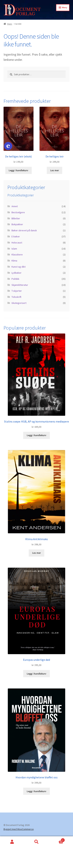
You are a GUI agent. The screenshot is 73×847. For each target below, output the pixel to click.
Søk (36, 841)
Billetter (16, 218)
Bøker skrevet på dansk (24, 230)
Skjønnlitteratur (20, 285)
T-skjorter (17, 290)
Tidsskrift (16, 296)
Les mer (54, 170)
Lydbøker (16, 272)
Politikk (15, 278)
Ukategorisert (19, 303)
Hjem (9, 24)
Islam (14, 248)
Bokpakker (17, 224)
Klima (14, 260)
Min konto (12, 841)
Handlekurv (56, 839)
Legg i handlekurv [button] (18, 170)
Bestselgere (18, 212)
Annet (15, 206)
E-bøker (16, 236)
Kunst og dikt (19, 266)
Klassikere (17, 254)
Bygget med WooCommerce (19, 829)
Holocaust (17, 242)
